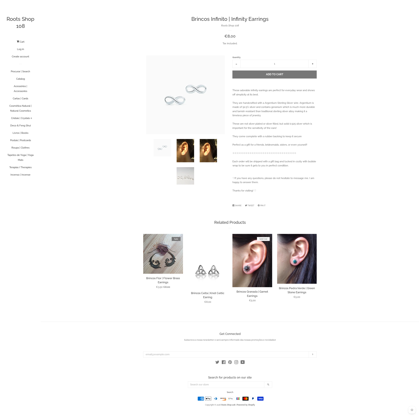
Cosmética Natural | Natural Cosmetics (20, 108)
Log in (20, 49)
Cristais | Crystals (20, 118)
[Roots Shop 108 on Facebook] (224, 362)
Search (230, 392)
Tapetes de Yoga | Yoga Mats (20, 157)
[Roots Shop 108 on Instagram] (236, 362)
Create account (20, 56)
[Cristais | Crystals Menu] (31, 118)
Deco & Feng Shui (20, 125)
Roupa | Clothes (20, 147)
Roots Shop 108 (20, 22)
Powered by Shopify (246, 405)
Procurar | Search (20, 71)
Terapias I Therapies (20, 167)
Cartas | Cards (20, 98)
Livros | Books (20, 132)
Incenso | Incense (20, 174)
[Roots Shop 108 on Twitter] (217, 362)
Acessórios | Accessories (20, 89)
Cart (21, 41)
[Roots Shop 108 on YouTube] (243, 362)
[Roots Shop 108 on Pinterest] (230, 362)
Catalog (20, 78)
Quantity (236, 57)
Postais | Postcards (20, 140)
